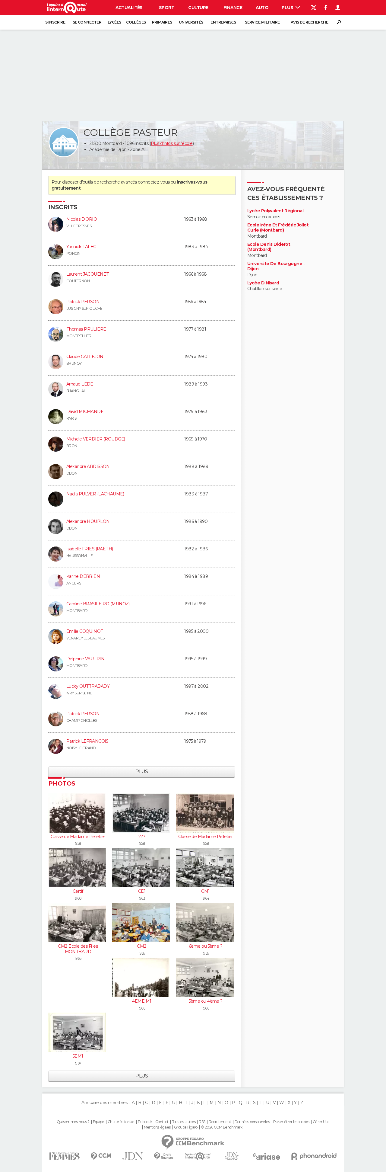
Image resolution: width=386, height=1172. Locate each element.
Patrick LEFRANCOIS (87, 741)
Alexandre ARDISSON (88, 466)
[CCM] (101, 1156)
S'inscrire (55, 22)
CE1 (141, 891)
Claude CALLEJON (84, 356)
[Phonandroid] (314, 1156)
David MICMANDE (84, 411)
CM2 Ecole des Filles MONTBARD (78, 948)
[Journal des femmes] (64, 1156)
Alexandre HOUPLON (87, 521)
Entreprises (223, 22)
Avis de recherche (309, 22)
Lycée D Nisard (263, 283)
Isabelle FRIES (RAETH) (89, 549)
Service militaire (262, 22)
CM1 (205, 891)
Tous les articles (183, 1122)
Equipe (98, 1122)
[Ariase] (266, 1156)
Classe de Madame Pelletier (78, 836)
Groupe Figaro (186, 1127)
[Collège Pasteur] (64, 142)
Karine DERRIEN (83, 576)
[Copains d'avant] (198, 1156)
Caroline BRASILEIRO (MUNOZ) (98, 604)
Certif (78, 891)
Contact (161, 1122)
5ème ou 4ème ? (206, 1001)
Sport (166, 7)
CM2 (141, 946)
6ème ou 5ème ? (205, 946)
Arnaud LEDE (79, 384)
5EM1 (78, 1056)
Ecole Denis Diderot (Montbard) (268, 247)
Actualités (129, 7)
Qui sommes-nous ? (73, 1122)
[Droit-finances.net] (164, 1156)
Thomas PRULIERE (86, 329)
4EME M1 (141, 1001)
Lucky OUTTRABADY (87, 686)
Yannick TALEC (81, 246)
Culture (198, 7)
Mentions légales (157, 1127)
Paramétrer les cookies (291, 1122)
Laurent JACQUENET (87, 274)
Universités (191, 22)
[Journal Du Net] (133, 1156)
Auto (262, 7)
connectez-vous (153, 182)
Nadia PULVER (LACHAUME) (95, 494)
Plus (288, 7)
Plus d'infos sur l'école (172, 143)
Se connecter (87, 22)
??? (141, 836)
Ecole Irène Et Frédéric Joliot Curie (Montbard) (277, 228)
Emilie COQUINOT (84, 631)
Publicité (145, 1122)
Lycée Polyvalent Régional (275, 210)
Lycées (114, 22)
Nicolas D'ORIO (81, 219)
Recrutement (220, 1122)
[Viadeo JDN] (231, 1156)
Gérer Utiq (321, 1122)
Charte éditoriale (121, 1122)
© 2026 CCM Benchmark (221, 1127)
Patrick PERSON (83, 301)
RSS (202, 1122)
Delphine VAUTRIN (85, 658)
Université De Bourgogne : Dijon (275, 266)
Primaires (162, 22)
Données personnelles (252, 1122)
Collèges (136, 22)
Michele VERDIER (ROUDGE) (95, 439)
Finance (232, 7)
